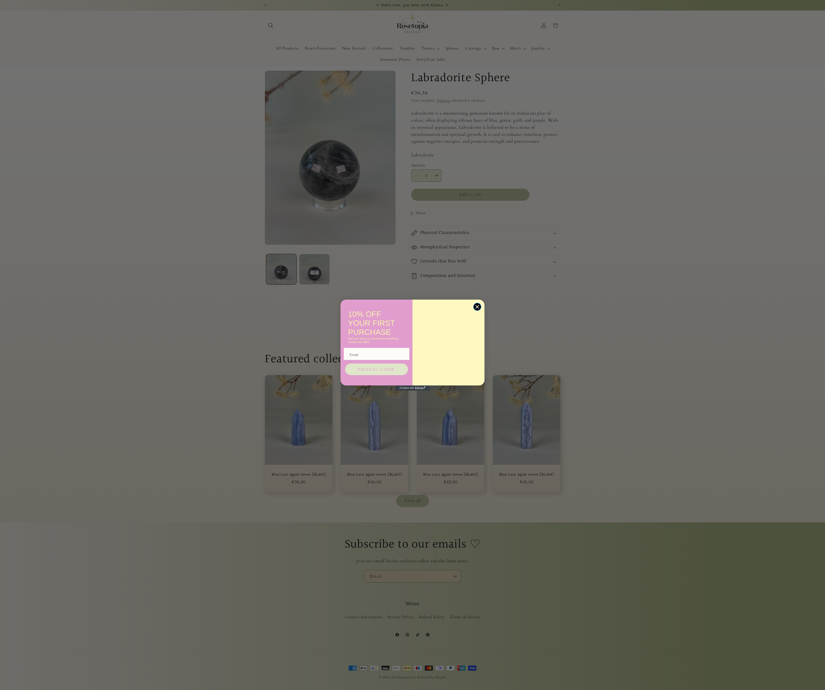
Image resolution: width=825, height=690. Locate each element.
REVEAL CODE (376, 369)
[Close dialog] (477, 307)
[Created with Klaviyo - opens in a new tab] (412, 388)
